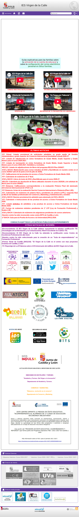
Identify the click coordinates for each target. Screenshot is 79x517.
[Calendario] (46, 502)
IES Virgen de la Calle (34, 5)
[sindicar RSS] (76, 508)
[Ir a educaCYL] (39, 511)
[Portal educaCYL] (7, 502)
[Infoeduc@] (59, 502)
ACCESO (12, 329)
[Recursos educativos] (33, 502)
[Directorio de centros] (20, 502)
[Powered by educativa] (5, 508)
